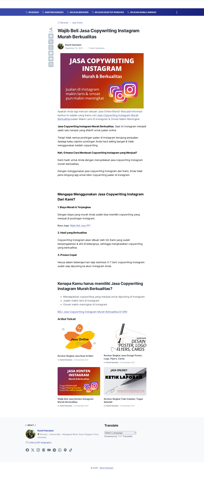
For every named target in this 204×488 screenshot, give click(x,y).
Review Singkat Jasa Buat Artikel (75, 355)
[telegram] (50, 53)
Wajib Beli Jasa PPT (80, 225)
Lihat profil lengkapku (39, 442)
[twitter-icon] (32, 450)
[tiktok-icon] (70, 450)
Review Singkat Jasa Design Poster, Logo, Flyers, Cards (123, 357)
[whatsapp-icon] (59, 450)
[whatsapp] (50, 47)
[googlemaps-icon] (65, 450)
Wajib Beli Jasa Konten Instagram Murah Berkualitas (76, 400)
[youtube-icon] (49, 450)
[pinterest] (50, 58)
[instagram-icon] (38, 450)
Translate (127, 436)
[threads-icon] (43, 450)
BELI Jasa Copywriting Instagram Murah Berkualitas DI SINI (92, 311)
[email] (50, 64)
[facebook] (50, 36)
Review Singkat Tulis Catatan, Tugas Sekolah (123, 400)
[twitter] (50, 41)
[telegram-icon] (54, 450)
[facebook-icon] (27, 450)
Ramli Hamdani (45, 430)
